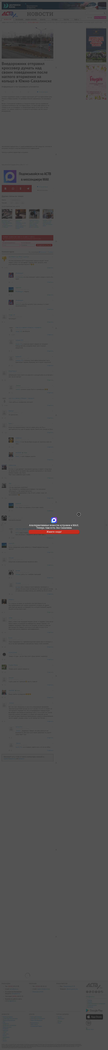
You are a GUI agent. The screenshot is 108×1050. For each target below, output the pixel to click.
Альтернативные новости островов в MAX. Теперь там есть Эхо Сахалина (54, 526)
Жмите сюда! (54, 531)
